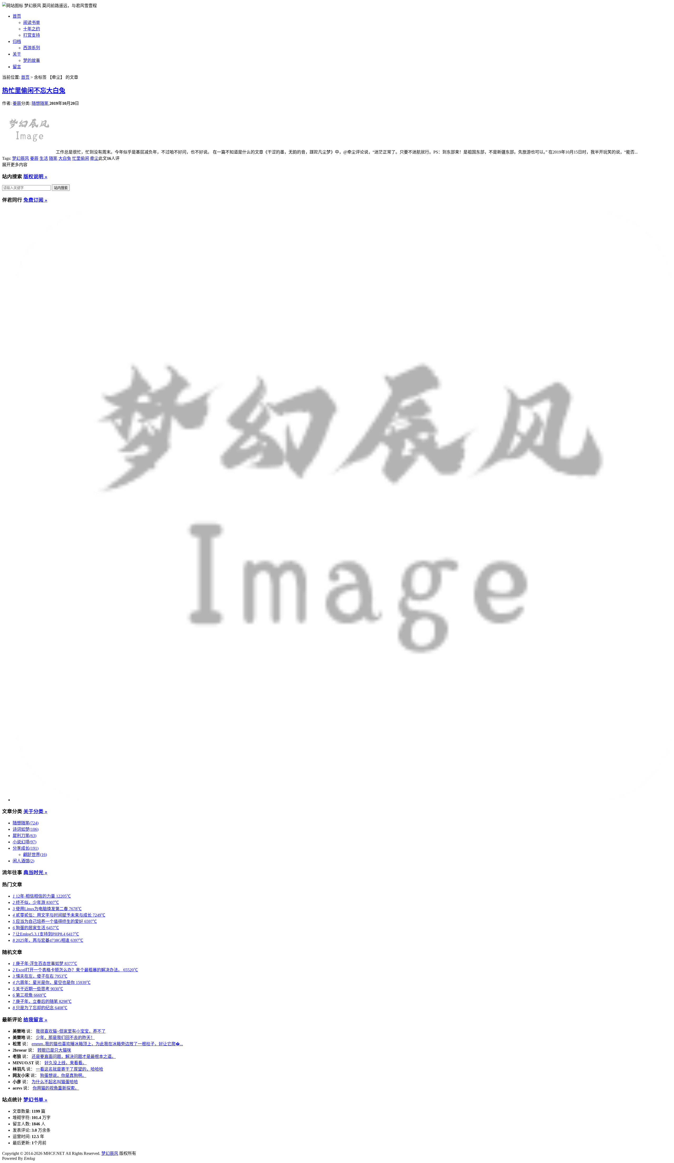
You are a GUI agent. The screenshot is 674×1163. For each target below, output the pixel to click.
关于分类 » (35, 811)
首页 (17, 16)
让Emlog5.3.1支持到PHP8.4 (46, 934)
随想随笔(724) (25, 823)
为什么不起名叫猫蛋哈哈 (55, 1082)
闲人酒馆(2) (23, 861)
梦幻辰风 (33, 5)
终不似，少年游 (36, 902)
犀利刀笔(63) (24, 835)
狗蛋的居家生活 (36, 928)
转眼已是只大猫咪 (54, 1050)
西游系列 (31, 48)
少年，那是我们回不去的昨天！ (65, 1037)
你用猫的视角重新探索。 (56, 1088)
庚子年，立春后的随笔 (42, 1001)
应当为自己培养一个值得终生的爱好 (55, 921)
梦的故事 (31, 60)
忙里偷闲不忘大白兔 (33, 90)
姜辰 (17, 103)
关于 (17, 54)
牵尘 (94, 158)
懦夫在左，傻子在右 (40, 976)
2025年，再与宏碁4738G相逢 (48, 940)
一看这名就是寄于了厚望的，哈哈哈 (69, 1069)
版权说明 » (35, 176)
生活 (43, 158)
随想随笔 (40, 103)
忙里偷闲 (80, 158)
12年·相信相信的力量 (42, 896)
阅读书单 (31, 22)
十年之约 (31, 29)
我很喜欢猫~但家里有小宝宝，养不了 (71, 1031)
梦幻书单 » (35, 1099)
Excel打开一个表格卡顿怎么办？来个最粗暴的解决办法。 (75, 970)
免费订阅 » (35, 200)
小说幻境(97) (24, 842)
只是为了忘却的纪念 (40, 1008)
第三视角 (29, 995)
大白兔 (64, 158)
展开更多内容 (14, 164)
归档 (17, 41)
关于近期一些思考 (38, 989)
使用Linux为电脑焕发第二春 (47, 909)
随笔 (53, 158)
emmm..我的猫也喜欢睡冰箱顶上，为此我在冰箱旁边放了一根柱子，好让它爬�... (107, 1044)
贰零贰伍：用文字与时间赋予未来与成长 (59, 915)
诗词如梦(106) (25, 829)
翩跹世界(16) (35, 854)
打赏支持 (31, 35)
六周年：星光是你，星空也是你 (52, 982)
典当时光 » (35, 872)
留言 (17, 67)
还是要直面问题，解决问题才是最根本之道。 (74, 1056)
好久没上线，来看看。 (65, 1063)
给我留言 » (35, 1019)
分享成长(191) (25, 848)
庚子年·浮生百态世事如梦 (45, 963)
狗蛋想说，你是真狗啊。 (63, 1075)
